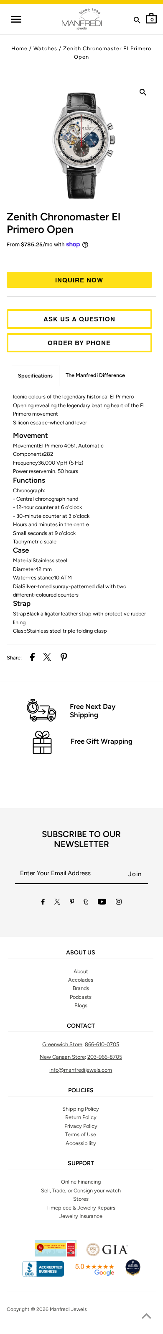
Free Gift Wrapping (101, 741)
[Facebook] (43, 903)
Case (21, 550)
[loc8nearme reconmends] (133, 1275)
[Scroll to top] (146, 1317)
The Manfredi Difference (95, 375)
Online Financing (81, 1182)
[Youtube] (102, 903)
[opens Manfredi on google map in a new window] (94, 1275)
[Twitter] (57, 903)
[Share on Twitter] (47, 658)
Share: (14, 657)
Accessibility (81, 1143)
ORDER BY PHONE (79, 342)
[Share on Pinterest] (64, 658)
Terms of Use (80, 1134)
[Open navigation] (16, 19)
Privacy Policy (80, 1126)
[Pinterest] (72, 903)
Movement (30, 435)
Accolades (80, 980)
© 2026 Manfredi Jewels (59, 1309)
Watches (45, 48)
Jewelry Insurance (80, 1216)
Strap (22, 603)
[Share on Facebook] (32, 658)
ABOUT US (80, 952)
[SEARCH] (137, 21)
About (81, 971)
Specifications (35, 375)
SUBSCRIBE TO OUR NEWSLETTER (81, 839)
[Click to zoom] (143, 94)
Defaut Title (82, 259)
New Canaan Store (62, 1057)
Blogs (80, 1005)
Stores (81, 1199)
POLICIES (81, 1090)
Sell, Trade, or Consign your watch (81, 1190)
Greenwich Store (62, 1044)
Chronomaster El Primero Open (63, 222)
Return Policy (81, 1117)
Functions (29, 480)
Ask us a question (79, 318)
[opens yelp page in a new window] (56, 1254)
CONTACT (81, 1026)
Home (19, 48)
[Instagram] (119, 903)
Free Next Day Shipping (92, 710)
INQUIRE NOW (79, 279)
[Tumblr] (86, 903)
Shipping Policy (80, 1109)
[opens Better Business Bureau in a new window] (43, 1275)
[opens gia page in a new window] (107, 1254)
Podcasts (81, 997)
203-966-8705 (104, 1057)
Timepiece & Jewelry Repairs (80, 1208)
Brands (81, 988)
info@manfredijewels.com (80, 1070)
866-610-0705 (102, 1044)
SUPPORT (81, 1163)
